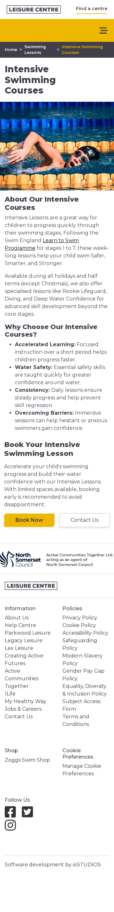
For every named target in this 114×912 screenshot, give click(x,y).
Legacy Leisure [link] (23, 640)
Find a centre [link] (91, 8)
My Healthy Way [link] (25, 701)
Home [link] (11, 49)
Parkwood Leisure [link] (28, 633)
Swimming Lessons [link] (35, 49)
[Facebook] (13, 815)
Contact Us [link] (19, 717)
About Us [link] (16, 618)
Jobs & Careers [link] (23, 709)
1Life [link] (10, 694)
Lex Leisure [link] (19, 648)
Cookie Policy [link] (79, 625)
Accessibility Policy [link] (85, 633)
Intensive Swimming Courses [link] (82, 49)
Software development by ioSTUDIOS (53, 865)
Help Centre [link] (20, 625)
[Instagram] (13, 828)
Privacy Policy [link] (79, 618)
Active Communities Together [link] (21, 678)
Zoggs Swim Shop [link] (27, 760)
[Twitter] (30, 815)
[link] (34, 9)
